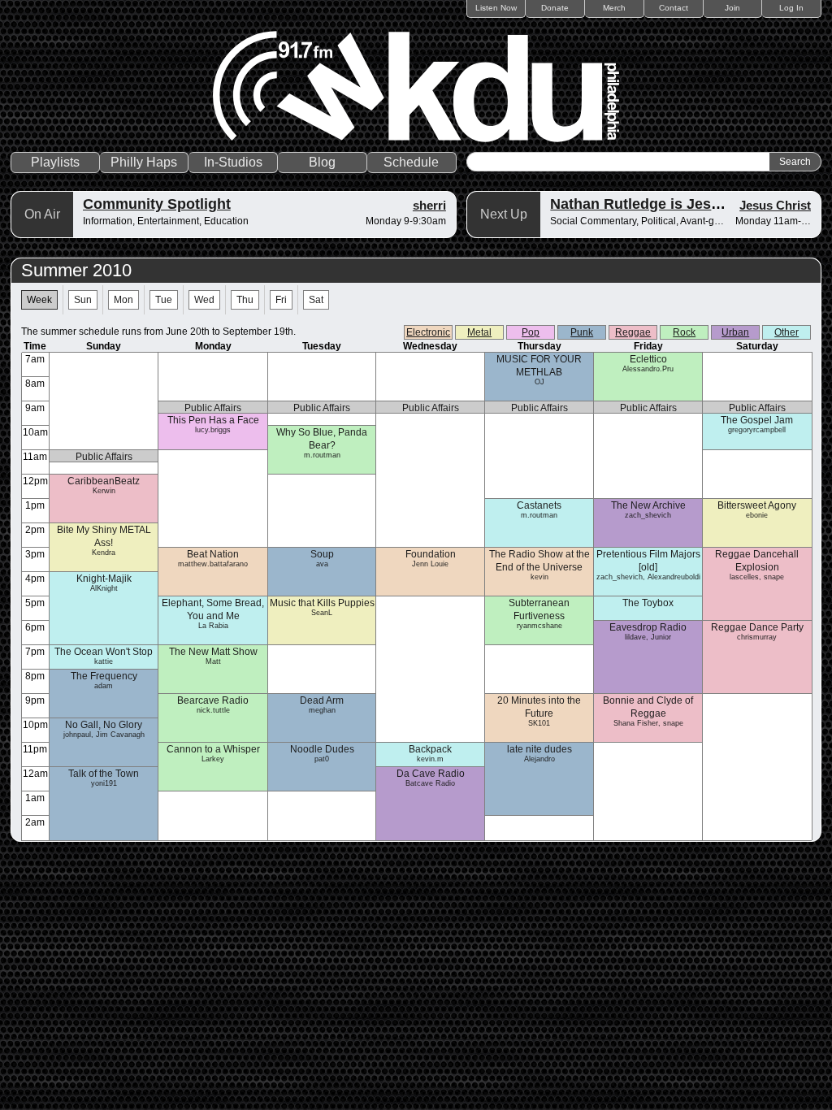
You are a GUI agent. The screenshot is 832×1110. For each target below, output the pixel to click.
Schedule (411, 162)
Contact (673, 7)
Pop (531, 332)
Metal (479, 332)
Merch (614, 7)
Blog (322, 162)
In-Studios (233, 162)
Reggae (633, 332)
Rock (684, 332)
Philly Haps (143, 162)
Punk (581, 332)
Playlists (55, 162)
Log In (791, 7)
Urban (735, 332)
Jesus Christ (775, 205)
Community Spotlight (157, 204)
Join (732, 7)
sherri (429, 205)
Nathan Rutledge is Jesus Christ (662, 204)
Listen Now (496, 7)
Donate (555, 7)
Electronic (428, 332)
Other (786, 332)
